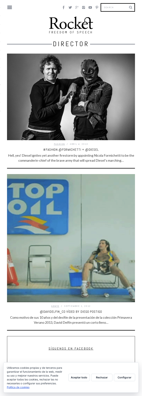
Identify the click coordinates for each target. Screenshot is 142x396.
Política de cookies (18, 387)
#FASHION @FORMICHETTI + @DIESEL (71, 149)
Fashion (59, 144)
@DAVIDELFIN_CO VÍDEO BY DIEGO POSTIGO (71, 311)
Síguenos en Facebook (71, 348)
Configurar (124, 377)
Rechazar (102, 377)
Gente (55, 306)
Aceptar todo (79, 377)
